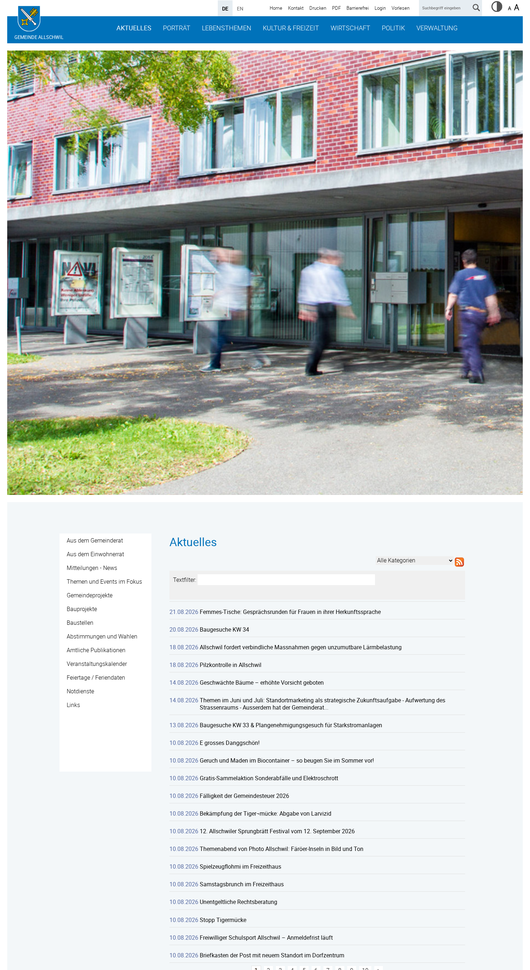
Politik (393, 27)
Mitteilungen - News (92, 568)
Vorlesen (401, 8)
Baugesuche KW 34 (224, 629)
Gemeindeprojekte (89, 595)
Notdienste (80, 691)
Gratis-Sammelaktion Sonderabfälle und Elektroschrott (269, 778)
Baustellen (80, 623)
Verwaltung (437, 27)
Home (276, 8)
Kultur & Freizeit (291, 27)
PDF (336, 8)
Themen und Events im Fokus (104, 581)
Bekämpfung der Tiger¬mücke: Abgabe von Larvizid (265, 813)
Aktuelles (133, 27)
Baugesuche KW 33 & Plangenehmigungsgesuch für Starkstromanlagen (291, 725)
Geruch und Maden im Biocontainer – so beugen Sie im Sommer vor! (287, 760)
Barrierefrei (357, 8)
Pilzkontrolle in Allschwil (230, 664)
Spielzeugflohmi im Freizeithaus (240, 866)
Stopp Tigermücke (223, 919)
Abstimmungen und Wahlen (102, 636)
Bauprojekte (82, 609)
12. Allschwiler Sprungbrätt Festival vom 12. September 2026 (277, 831)
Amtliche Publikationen (96, 650)
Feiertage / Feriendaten (96, 677)
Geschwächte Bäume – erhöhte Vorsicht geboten (262, 682)
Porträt (176, 27)
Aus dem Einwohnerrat (95, 554)
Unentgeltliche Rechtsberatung (238, 901)
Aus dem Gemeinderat (95, 540)
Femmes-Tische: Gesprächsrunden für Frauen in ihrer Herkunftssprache (290, 611)
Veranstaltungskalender (97, 664)
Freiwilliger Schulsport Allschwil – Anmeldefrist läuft (266, 937)
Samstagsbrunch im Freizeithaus (242, 884)
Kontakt (296, 8)
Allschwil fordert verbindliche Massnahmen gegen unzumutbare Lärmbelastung (301, 647)
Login (380, 8)
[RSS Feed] (459, 567)
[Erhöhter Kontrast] (496, 10)
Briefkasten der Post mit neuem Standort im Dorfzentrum (272, 955)
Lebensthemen (226, 27)
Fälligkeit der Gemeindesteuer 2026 (244, 795)
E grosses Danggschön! (230, 742)
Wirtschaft (350, 27)
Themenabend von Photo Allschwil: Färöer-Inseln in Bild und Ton (281, 848)
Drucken (317, 8)
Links (73, 705)
